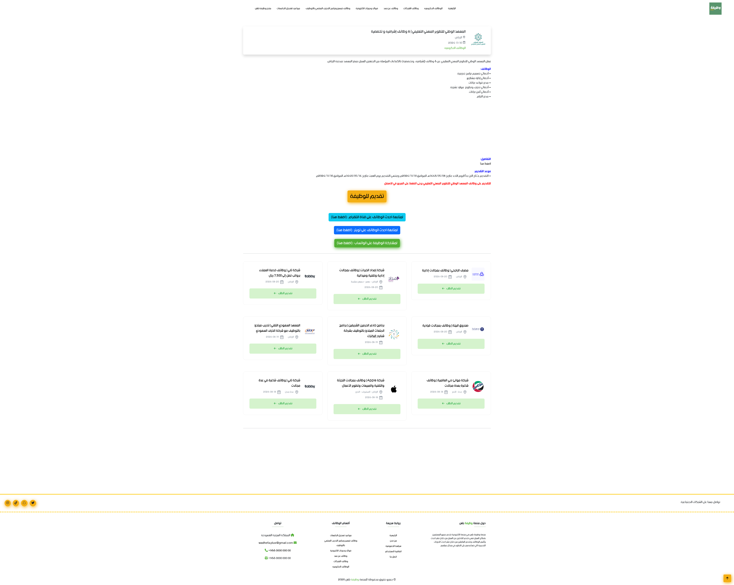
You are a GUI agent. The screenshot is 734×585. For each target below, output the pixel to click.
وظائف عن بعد (391, 8)
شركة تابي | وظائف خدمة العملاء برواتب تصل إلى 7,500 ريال (279, 273)
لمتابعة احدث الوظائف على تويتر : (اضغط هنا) (367, 230)
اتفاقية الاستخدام (393, 551)
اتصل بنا (393, 557)
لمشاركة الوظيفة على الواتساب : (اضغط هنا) (367, 243)
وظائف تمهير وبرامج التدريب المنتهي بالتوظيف (328, 8)
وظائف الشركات (411, 8)
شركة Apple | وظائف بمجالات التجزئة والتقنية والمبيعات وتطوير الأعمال (360, 383)
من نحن (393, 541)
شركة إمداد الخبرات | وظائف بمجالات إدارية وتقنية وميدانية (361, 273)
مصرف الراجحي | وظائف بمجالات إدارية (445, 270)
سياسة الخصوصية (393, 546)
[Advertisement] (376, 128)
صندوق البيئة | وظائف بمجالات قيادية (445, 325)
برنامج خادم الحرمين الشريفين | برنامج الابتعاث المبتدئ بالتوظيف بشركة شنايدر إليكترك (361, 331)
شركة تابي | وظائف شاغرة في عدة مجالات (279, 383)
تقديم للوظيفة (367, 196)
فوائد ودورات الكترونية (367, 8)
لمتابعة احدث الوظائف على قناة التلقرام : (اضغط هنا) (367, 217)
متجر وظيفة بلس (263, 8)
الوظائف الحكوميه (433, 8)
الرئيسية (452, 8)
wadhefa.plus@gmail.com (276, 542)
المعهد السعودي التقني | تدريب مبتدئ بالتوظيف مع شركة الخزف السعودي (277, 328)
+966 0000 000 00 (279, 550)
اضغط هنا (485, 163)
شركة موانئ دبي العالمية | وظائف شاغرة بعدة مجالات (447, 383)
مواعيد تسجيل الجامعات (288, 8)
